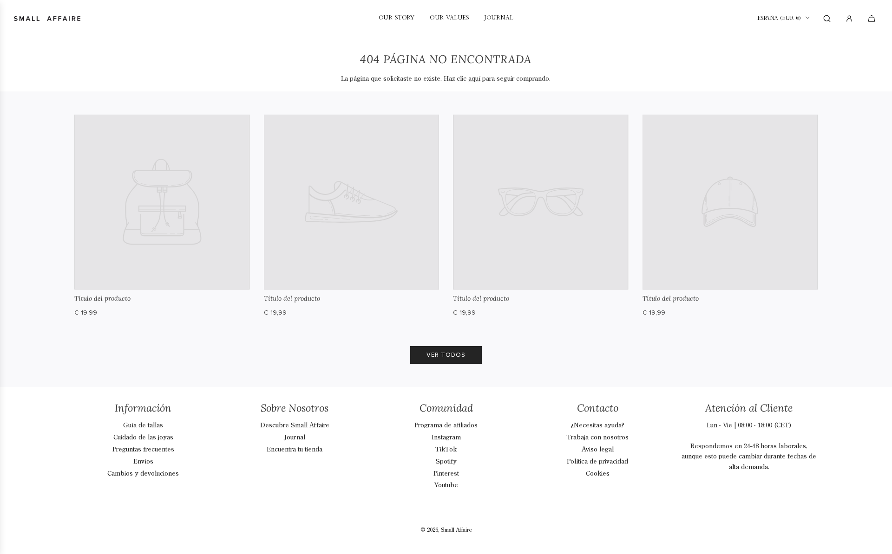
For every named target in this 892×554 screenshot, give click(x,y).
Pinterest (446, 473)
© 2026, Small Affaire (446, 530)
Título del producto (102, 298)
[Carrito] (872, 18)
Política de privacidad (597, 461)
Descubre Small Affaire (294, 425)
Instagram (446, 437)
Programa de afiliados (446, 425)
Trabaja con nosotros (598, 437)
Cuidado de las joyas (143, 437)
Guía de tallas (143, 425)
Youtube (446, 485)
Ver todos (446, 355)
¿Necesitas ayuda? (597, 425)
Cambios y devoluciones (143, 473)
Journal (294, 437)
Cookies (598, 473)
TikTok (446, 449)
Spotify (446, 461)
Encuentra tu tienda (294, 449)
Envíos (143, 461)
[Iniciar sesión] (849, 18)
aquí (474, 79)
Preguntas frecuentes (143, 449)
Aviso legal (598, 449)
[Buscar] (827, 18)
